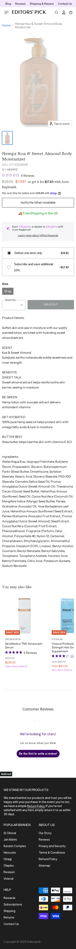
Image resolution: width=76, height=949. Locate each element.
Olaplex (9, 865)
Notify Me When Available (38, 202)
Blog (8, 3)
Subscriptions (13, 904)
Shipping (9, 911)
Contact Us (65, 3)
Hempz (12, 169)
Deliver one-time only (28, 253)
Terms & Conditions (52, 852)
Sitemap (44, 865)
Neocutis (10, 852)
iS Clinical (10, 833)
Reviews (20, 3)
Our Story (45, 833)
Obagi (8, 859)
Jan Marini (10, 839)
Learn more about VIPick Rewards (38, 235)
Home (6, 25)
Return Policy (36, 806)
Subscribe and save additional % (33, 267)
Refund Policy (48, 859)
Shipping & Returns (42, 3)
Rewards (9, 898)
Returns (9, 917)
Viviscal (8, 878)
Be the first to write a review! (38, 754)
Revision (9, 872)
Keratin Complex (15, 846)
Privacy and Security (52, 846)
